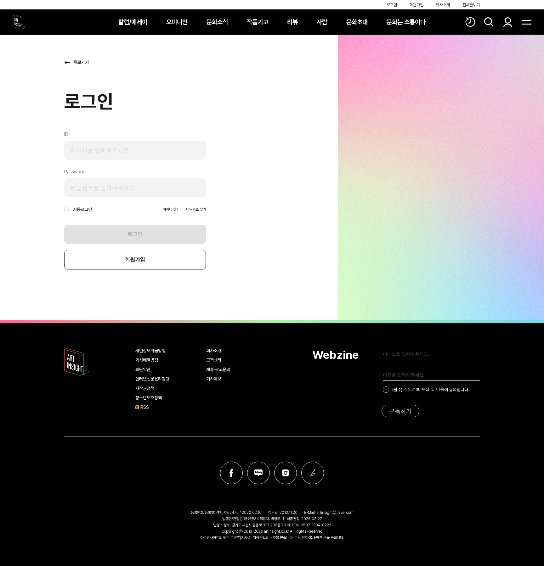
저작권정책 (144, 388)
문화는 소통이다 (406, 22)
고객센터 (213, 360)
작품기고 (257, 22)
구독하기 (400, 411)
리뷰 (292, 22)
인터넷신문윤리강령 (152, 378)
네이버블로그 (258, 473)
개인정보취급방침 (150, 350)
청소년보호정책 (148, 397)
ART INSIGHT (76, 362)
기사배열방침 (146, 360)
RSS (144, 407)
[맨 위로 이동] (522, 544)
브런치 (312, 473)
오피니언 (177, 22)
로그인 (392, 5)
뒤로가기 (81, 62)
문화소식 (217, 22)
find (489, 22)
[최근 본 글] (470, 22)
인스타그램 (285, 473)
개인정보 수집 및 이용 (424, 389)
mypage (508, 22)
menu (526, 22)
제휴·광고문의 (218, 369)
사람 (322, 22)
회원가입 (416, 5)
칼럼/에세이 (132, 22)
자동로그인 (82, 209)
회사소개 (443, 5)
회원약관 (142, 369)
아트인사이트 (19, 22)
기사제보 (213, 378)
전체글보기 (471, 5)
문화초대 (357, 22)
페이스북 (231, 473)
